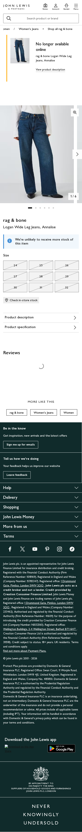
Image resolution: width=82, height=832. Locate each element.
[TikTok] (72, 550)
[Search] (9, 18)
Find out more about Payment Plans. (24, 651)
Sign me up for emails (21, 444)
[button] (75, 6)
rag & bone (17, 412)
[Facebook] (10, 550)
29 (61, 277)
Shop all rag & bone (60, 29)
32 (61, 288)
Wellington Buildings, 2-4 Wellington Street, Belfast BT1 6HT (40, 629)
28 (36, 277)
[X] (22, 550)
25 (36, 266)
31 (35, 288)
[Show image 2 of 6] (77, 154)
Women (68, 412)
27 (10, 277)
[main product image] (23, 57)
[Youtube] (34, 550)
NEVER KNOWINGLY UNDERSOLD (41, 814)
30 (10, 288)
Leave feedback (17, 475)
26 (61, 266)
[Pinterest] (47, 550)
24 (10, 266)
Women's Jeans (29, 29)
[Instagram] (59, 550)
